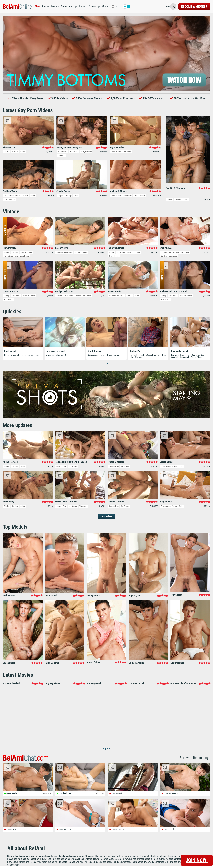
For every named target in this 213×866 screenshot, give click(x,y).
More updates (106, 516)
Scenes (46, 6)
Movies (106, 6)
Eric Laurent (177, 350)
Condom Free (62, 152)
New (37, 6)
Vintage (73, 6)
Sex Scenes (74, 152)
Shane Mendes (65, 829)
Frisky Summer (86, 152)
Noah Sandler (12, 793)
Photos (83, 6)
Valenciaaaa (135, 350)
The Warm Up (10, 350)
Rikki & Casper (95, 350)
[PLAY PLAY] (106, 53)
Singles (6, 152)
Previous (6, 53)
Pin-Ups (169, 199)
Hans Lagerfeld (170, 829)
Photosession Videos (12, 196)
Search (118, 6)
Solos (64, 6)
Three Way (61, 155)
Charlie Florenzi (65, 793)
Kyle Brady (51, 350)
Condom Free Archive (169, 256)
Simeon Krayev (12, 829)
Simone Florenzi (117, 829)
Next (206, 53)
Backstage (94, 6)
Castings (15, 152)
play (106, 53)
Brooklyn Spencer (171, 793)
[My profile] (173, 6)
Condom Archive (133, 252)
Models (55, 6)
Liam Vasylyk (116, 793)
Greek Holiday (114, 256)
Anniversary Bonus (22, 256)
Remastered (8, 256)
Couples (25, 196)
